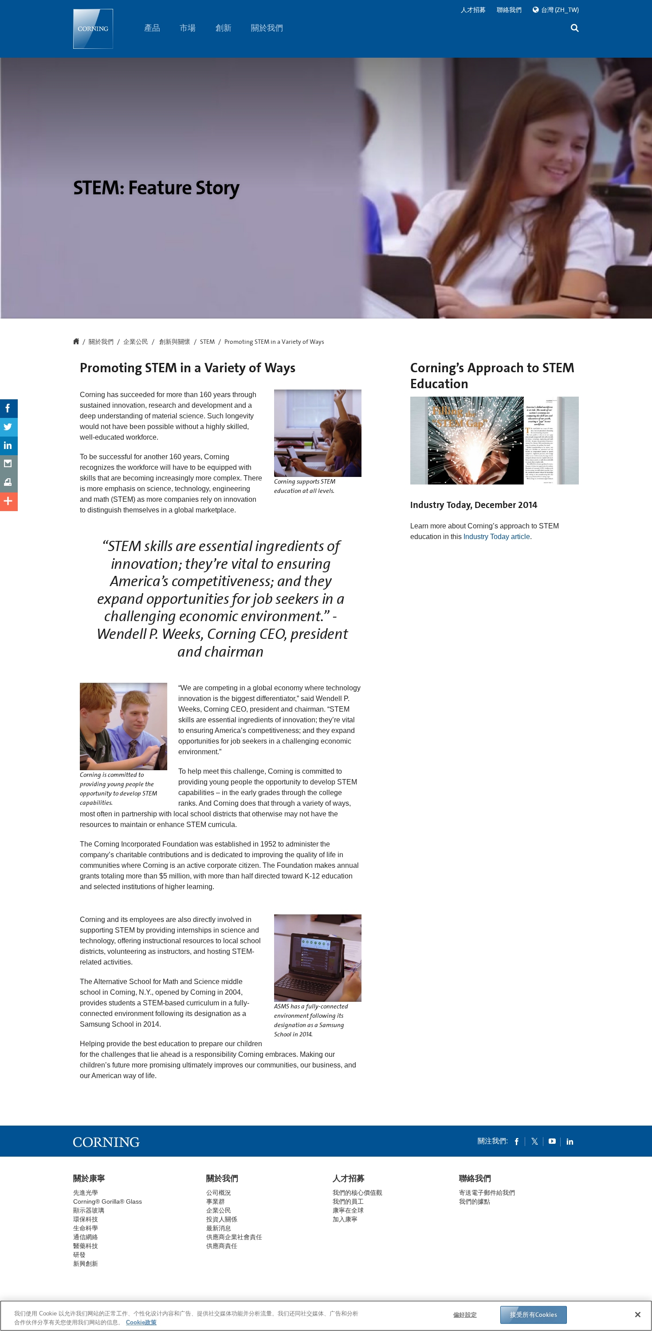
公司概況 (218, 1192)
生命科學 (85, 1228)
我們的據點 (474, 1201)
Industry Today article (496, 536)
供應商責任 (221, 1245)
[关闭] (638, 1314)
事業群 (215, 1201)
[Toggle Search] (575, 29)
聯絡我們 (509, 10)
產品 (152, 28)
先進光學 (85, 1192)
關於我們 (267, 28)
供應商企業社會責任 (234, 1236)
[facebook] (516, 1141)
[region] (326, 1315)
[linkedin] (570, 1141)
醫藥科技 (85, 1245)
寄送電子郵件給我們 (487, 1192)
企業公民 (135, 342)
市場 (188, 28)
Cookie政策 (141, 1322)
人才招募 (473, 10)
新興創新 (85, 1263)
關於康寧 (89, 1178)
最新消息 (218, 1228)
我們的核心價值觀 (357, 1192)
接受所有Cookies (533, 1315)
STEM (207, 342)
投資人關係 (221, 1219)
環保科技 (85, 1219)
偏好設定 (465, 1314)
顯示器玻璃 (88, 1210)
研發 (79, 1254)
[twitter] (534, 1141)
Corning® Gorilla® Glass (107, 1201)
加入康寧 (345, 1219)
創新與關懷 (174, 342)
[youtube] (552, 1141)
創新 (224, 28)
